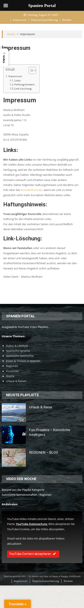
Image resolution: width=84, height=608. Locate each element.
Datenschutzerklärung (44, 20)
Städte (10, 376)
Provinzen (12, 371)
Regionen (12, 366)
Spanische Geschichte (20, 356)
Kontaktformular (31, 190)
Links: (17, 80)
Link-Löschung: (23, 88)
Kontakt (66, 20)
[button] (30, 70)
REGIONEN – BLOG (43, 452)
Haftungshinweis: (24, 84)
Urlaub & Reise (40, 407)
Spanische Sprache (18, 351)
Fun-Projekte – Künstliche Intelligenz (49, 432)
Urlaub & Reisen (16, 381)
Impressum (19, 20)
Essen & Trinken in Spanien (23, 361)
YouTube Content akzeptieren (30, 554)
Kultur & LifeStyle (17, 346)
